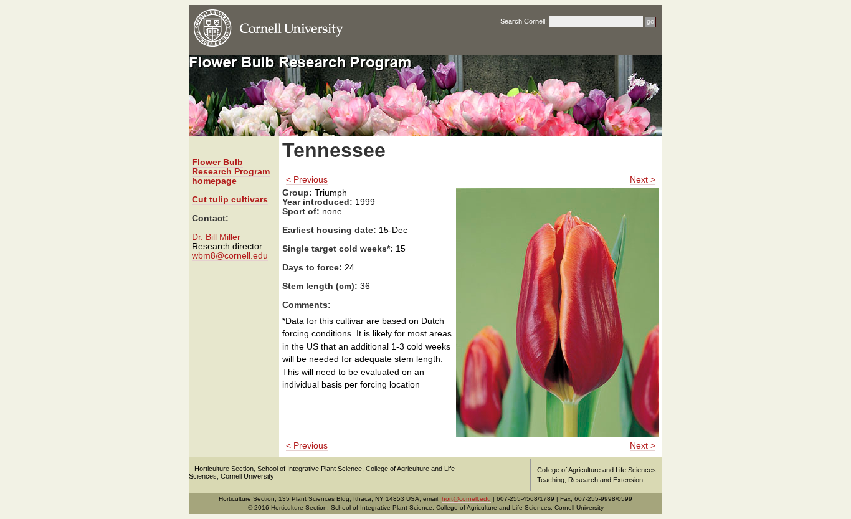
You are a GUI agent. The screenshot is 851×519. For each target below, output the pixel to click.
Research (583, 479)
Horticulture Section (224, 468)
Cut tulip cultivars (230, 199)
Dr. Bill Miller (216, 237)
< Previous (307, 179)
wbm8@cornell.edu (230, 255)
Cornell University (247, 476)
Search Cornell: (523, 21)
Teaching (550, 479)
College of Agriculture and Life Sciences (596, 470)
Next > (642, 179)
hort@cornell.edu (466, 498)
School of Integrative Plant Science (309, 468)
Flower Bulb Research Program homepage (231, 172)
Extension (628, 479)
